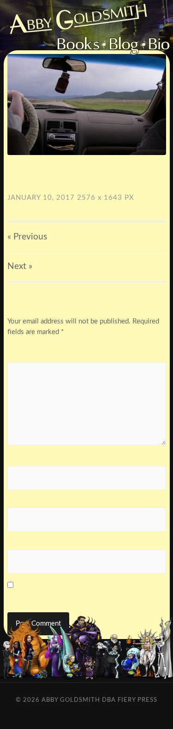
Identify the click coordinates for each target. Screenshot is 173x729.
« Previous (27, 237)
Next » (19, 266)
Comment (24, 354)
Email (18, 500)
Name (18, 458)
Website (20, 541)
